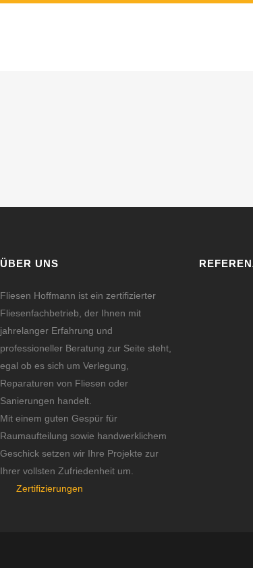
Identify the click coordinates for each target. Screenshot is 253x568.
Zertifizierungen (49, 488)
